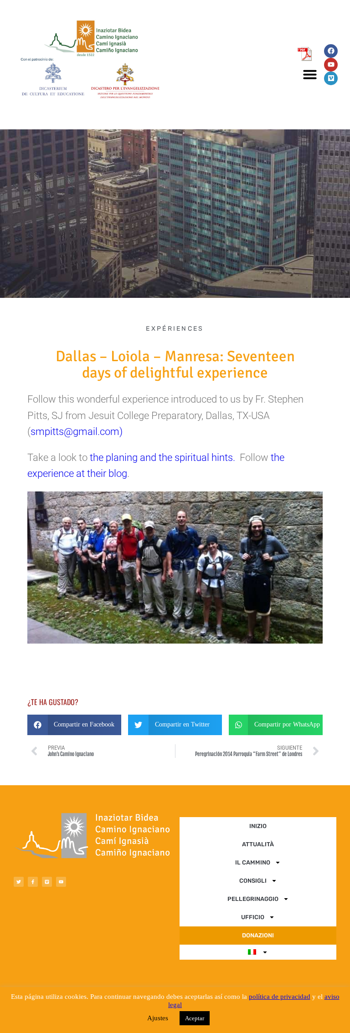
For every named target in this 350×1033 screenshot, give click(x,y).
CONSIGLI (253, 880)
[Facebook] (331, 51)
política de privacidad (279, 996)
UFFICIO (252, 917)
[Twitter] (19, 882)
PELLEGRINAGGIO (252, 898)
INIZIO (258, 826)
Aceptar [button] (194, 1018)
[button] (310, 74)
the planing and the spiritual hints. (162, 457)
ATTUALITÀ (258, 844)
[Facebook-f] (33, 882)
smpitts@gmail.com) (77, 431)
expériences (175, 328)
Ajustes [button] (157, 1018)
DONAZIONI (258, 935)
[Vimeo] (331, 78)
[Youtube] (331, 65)
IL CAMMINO (252, 862)
